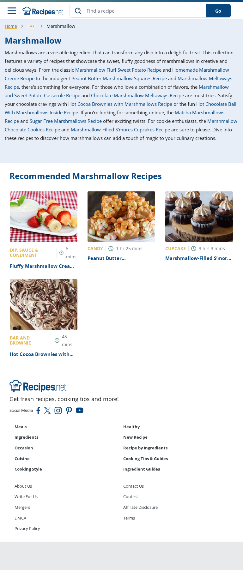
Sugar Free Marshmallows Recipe (66, 121)
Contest (130, 496)
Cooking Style (28, 469)
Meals (21, 427)
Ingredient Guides (141, 469)
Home (11, 26)
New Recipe (135, 437)
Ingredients (26, 437)
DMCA (20, 518)
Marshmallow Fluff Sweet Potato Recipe (118, 70)
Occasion (24, 448)
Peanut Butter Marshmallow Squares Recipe (119, 78)
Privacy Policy (27, 528)
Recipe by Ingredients (145, 448)
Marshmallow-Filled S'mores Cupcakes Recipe (120, 129)
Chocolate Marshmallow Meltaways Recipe (137, 95)
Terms (129, 518)
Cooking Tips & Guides (145, 458)
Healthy (131, 427)
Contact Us (133, 486)
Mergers (22, 507)
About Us (23, 486)
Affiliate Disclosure (140, 507)
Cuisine (22, 458)
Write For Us (26, 496)
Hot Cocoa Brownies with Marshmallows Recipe (120, 104)
